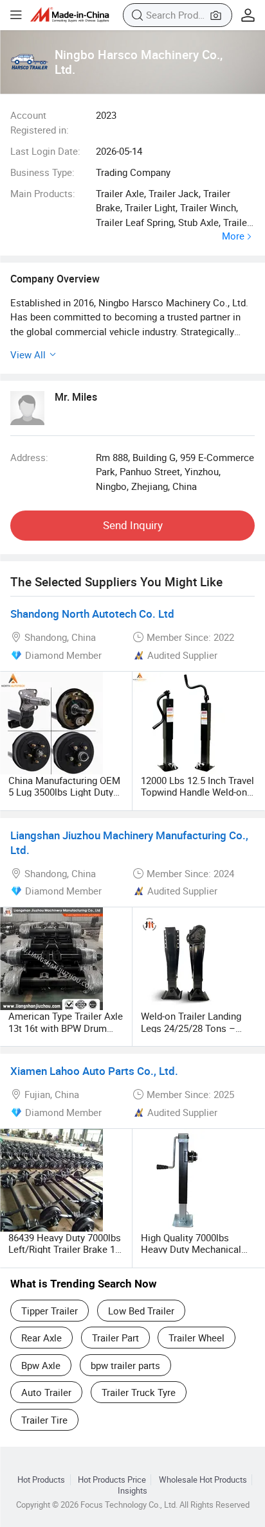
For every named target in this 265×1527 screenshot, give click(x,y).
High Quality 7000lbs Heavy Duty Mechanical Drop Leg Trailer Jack (191, 1249)
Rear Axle (41, 1337)
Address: (29, 457)
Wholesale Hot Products (203, 1479)
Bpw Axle (40, 1365)
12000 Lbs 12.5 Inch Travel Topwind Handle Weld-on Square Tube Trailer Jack (197, 792)
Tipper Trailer (49, 1310)
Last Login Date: (45, 150)
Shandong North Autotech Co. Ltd (92, 613)
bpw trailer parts (125, 1365)
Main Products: (42, 193)
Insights (132, 1490)
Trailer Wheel (196, 1337)
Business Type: (42, 172)
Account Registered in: (39, 122)
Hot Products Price (112, 1479)
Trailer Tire (44, 1419)
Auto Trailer (46, 1392)
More (233, 236)
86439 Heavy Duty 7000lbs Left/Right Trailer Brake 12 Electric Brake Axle (64, 1249)
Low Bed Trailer (141, 1310)
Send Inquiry (133, 525)
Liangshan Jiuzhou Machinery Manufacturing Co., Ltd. (129, 842)
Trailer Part (115, 1337)
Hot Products (41, 1479)
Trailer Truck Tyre (139, 1392)
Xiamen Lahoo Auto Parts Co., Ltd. (94, 1070)
